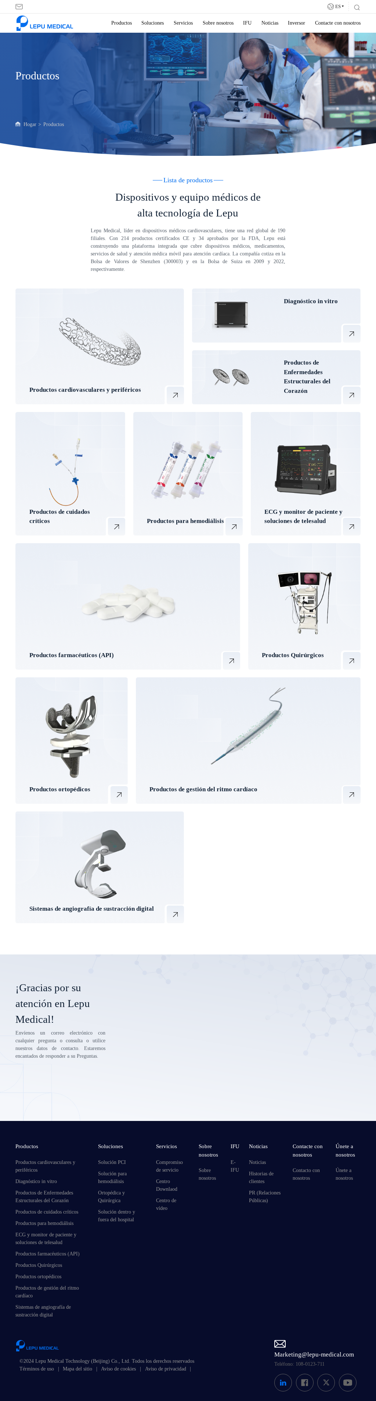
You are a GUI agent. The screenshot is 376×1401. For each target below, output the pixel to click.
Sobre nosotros (218, 23)
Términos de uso (36, 1369)
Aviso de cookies (118, 1369)
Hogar (30, 124)
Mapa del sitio (77, 1369)
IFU (247, 23)
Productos (121, 23)
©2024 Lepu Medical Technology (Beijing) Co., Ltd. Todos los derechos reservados (106, 1361)
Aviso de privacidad (165, 1369)
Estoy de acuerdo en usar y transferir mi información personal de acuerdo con (215, 1085)
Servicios (183, 23)
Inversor (296, 23)
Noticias (269, 23)
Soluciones (152, 23)
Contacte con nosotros (338, 23)
